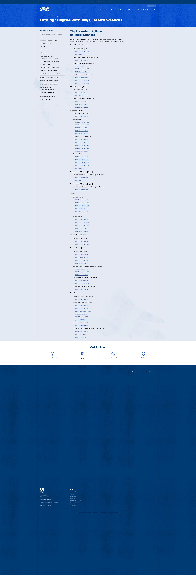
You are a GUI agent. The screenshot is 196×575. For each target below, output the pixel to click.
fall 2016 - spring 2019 (81, 211)
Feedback (116, 511)
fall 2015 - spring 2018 (81, 133)
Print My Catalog (45, 99)
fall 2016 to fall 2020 (81, 314)
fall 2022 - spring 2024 (82, 145)
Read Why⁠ (108, 2)
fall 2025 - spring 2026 (82, 80)
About (107, 10)
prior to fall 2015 (80, 320)
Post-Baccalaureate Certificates (51, 50)
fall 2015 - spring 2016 (81, 317)
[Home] (44, 9)
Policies (43, 53)
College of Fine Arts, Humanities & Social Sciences (50, 57)
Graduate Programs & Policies (49, 77)
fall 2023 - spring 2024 (82, 283)
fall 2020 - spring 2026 (82, 51)
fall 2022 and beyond (81, 189)
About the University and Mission (50, 84)
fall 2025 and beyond (81, 200)
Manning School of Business (49, 70)
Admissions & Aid (133, 10)
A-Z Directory (119, 5)
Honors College (45, 64)
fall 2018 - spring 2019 (81, 101)
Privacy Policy (103, 511)
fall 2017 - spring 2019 (81, 92)
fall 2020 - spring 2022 (82, 148)
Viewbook (100, 10)
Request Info (136, 5)
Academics (114, 10)
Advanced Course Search (47, 96)
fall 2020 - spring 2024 (82, 125)
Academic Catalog (48, 16)
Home (41, 16)
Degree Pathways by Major (78, 16)
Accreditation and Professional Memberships (48, 88)
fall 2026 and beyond (81, 60)
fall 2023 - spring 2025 (82, 83)
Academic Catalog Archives (48, 92)
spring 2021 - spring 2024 (83, 311)
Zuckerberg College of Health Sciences (53, 74)
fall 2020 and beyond (81, 177)
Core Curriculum (46, 43)
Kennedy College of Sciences (50, 67)
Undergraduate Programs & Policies (62, 16)
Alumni (124, 5)
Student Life (144, 10)
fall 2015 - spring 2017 (81, 95)
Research (123, 10)
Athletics (153, 10)
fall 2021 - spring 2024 (82, 257)
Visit (113, 5)
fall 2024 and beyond (81, 241)
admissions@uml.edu (47, 505)
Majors (43, 37)
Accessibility (110, 511)
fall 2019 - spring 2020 (81, 54)
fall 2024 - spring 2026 (82, 122)
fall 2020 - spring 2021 (82, 260)
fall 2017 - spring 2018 (81, 104)
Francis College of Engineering (50, 61)
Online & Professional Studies (49, 80)
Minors (43, 46)
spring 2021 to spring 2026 (83, 331)
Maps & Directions (81, 511)
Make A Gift (143, 5)
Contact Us (89, 511)
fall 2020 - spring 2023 (82, 205)
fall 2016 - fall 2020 (80, 334)
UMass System (95, 511)
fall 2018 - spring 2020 (81, 180)
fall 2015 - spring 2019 (81, 231)
